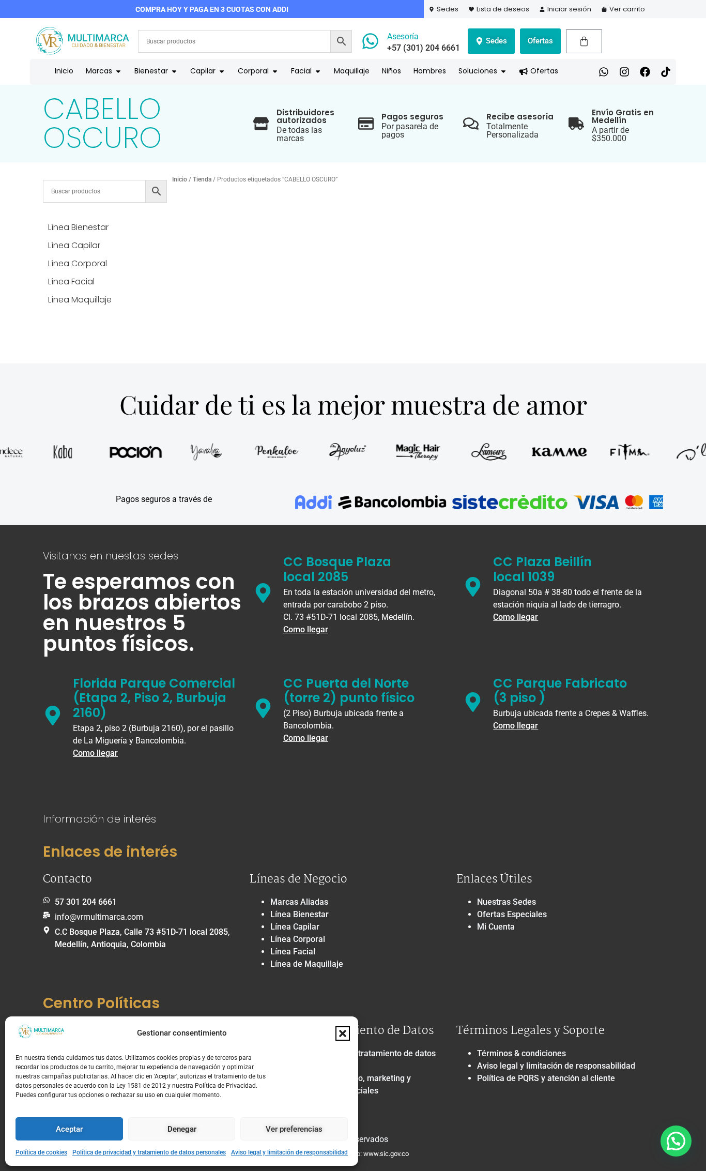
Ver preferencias (294, 1129)
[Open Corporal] (275, 71)
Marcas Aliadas (299, 902)
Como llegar (305, 629)
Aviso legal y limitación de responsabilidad (289, 1152)
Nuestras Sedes (506, 902)
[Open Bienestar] (174, 71)
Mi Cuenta (496, 927)
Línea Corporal (297, 939)
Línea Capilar (294, 927)
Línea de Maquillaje (306, 964)
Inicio (179, 179)
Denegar (181, 1129)
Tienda (202, 179)
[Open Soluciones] (503, 71)
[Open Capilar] (221, 71)
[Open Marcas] (118, 71)
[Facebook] (645, 72)
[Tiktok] (665, 72)
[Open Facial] (317, 71)
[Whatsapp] (603, 72)
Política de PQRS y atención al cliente (546, 1078)
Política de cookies (41, 1152)
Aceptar (69, 1129)
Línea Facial (292, 951)
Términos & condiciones (521, 1053)
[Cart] (584, 41)
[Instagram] (624, 72)
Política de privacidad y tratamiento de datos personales (149, 1152)
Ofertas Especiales (512, 914)
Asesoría (403, 36)
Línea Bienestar (299, 914)
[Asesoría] (370, 41)
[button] (342, 1033)
